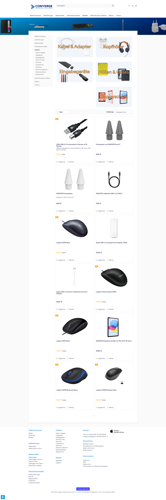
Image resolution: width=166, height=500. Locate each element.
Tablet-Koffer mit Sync (35, 448)
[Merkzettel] (129, 5)
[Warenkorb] (136, 5)
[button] (3, 497)
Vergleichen (61, 162)
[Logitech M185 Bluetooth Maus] (74, 376)
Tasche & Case (40, 60)
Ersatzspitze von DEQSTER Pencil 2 (108, 144)
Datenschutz (87, 464)
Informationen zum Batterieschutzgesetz (95, 466)
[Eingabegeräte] (74, 72)
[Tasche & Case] (113, 72)
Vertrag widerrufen (83, 489)
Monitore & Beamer (41, 69)
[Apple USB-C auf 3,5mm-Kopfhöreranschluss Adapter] (74, 277)
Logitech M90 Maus (63, 242)
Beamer (31, 476)
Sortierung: (110, 112)
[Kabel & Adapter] (74, 47)
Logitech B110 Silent (63, 341)
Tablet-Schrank (33, 461)
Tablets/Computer (40, 36)
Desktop (31, 437)
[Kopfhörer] (113, 47)
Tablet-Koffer (32, 446)
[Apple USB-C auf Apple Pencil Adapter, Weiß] (114, 228)
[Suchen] (113, 5)
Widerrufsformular (88, 448)
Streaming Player (41, 72)
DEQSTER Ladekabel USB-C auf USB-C (109, 193)
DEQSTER (59, 460)
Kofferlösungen (39, 39)
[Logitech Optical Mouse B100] (114, 277)
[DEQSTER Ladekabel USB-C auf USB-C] (114, 179)
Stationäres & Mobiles (35, 465)
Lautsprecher (40, 64)
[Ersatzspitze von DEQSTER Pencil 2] (114, 130)
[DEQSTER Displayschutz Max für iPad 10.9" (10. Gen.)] (114, 327)
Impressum (86, 460)
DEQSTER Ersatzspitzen (64, 193)
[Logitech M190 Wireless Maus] (114, 376)
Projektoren (32, 480)
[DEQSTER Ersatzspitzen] (74, 179)
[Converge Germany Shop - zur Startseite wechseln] (41, 6)
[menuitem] (85, 5)
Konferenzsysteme (34, 482)
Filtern (61, 112)
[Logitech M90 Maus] (74, 228)
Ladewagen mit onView (36, 463)
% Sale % (37, 85)
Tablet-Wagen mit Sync (35, 459)
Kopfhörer (39, 67)
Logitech (58, 462)
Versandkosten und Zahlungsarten (93, 446)
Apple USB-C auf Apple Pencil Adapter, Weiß (111, 242)
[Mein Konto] (132, 5)
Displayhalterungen (34, 474)
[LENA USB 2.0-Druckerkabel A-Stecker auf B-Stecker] (74, 130)
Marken (37, 81)
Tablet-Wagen (33, 457)
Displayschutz (40, 74)
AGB (84, 462)
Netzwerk (38, 62)
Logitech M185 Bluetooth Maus (67, 390)
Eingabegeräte (40, 57)
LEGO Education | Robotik (42, 78)
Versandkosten (78, 492)
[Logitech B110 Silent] (74, 327)
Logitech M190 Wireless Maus (106, 390)
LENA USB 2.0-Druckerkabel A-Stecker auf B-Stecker (72, 145)
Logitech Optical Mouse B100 (106, 292)
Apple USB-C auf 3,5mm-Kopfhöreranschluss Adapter (71, 292)
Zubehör (37, 50)
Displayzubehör (33, 478)
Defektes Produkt (88, 444)
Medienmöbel (39, 43)
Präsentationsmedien (41, 46)
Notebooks (32, 435)
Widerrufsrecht (87, 450)
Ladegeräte (39, 55)
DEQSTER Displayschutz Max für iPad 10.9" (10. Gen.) (114, 341)
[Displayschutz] (113, 97)
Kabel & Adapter (40, 52)
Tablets (31, 433)
